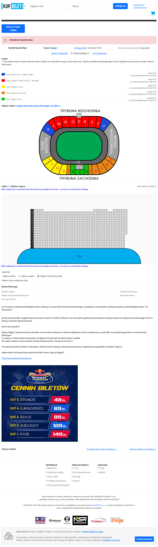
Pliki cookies (53, 476)
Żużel (53, 48)
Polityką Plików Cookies (92, 531)
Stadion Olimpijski (59, 53)
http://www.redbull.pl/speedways (16, 358)
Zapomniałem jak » (140, 7)
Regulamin (52, 468)
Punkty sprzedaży (55, 472)
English (102, 472)
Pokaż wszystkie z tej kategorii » (143, 449)
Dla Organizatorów (82, 472)
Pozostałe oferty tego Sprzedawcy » (102, 449)
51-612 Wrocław (99, 53)
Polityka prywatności (57, 481)
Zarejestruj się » (139, 5)
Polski (101, 468)
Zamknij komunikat (144, 539)
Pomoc (76, 481)
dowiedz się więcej (111, 540)
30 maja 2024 (80, 48)
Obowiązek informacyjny (58, 485)
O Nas (76, 468)
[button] (20, 292)
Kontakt (76, 476)
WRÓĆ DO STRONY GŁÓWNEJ (13, 28)
